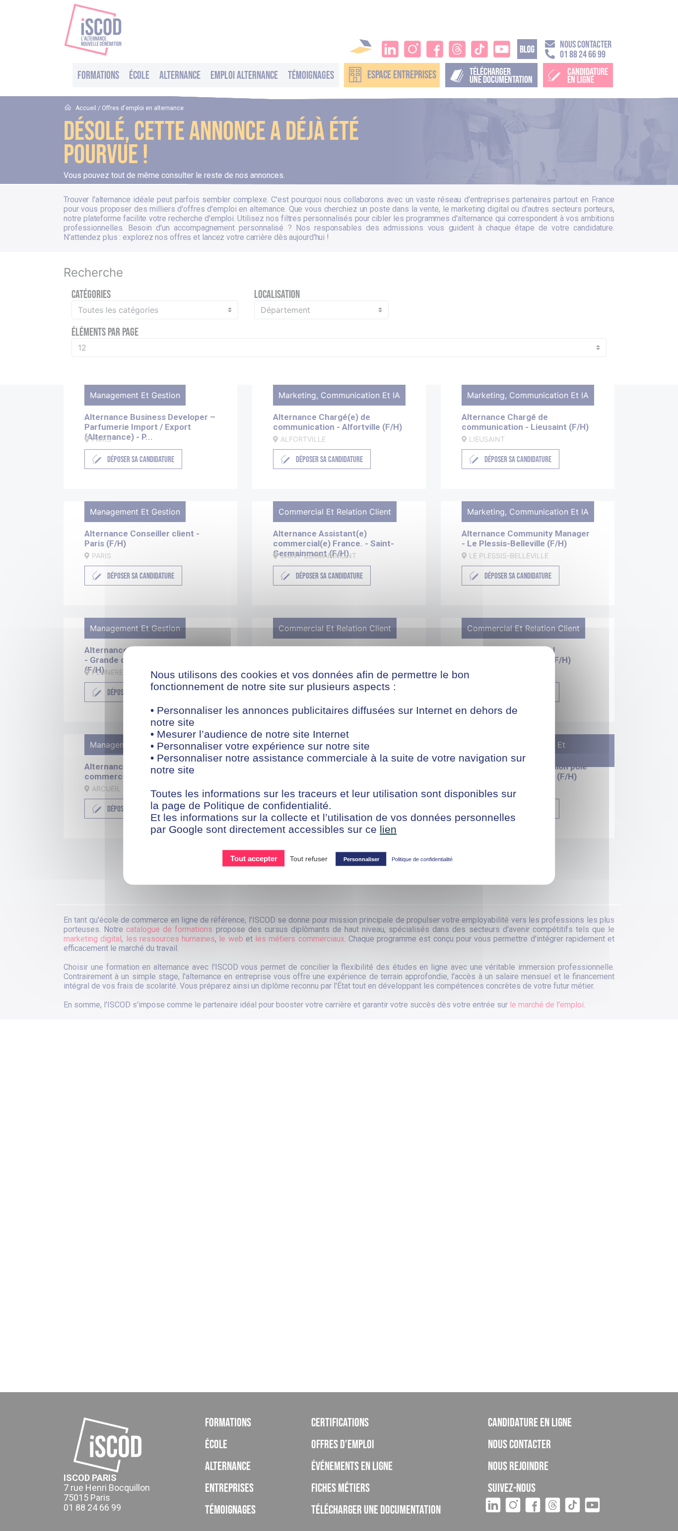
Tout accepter (253, 858)
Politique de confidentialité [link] (422, 859)
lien (388, 829)
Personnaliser (361, 859)
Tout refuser (309, 859)
